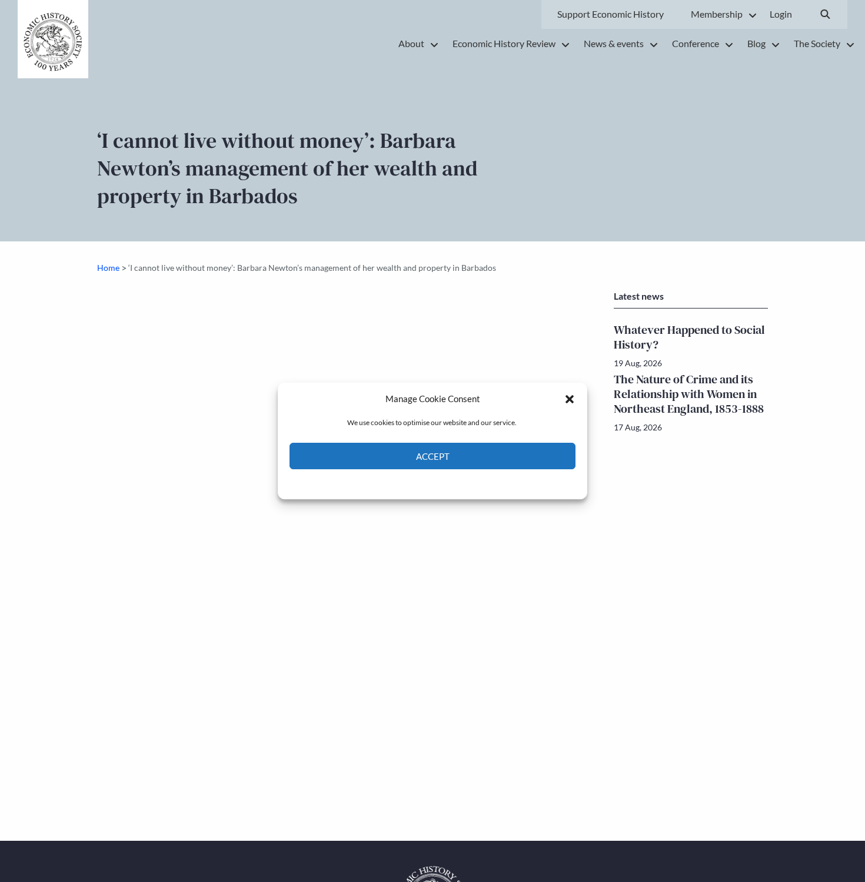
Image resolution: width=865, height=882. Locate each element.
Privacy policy (453, 483)
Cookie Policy (405, 483)
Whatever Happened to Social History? (689, 337)
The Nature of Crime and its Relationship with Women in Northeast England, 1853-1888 (689, 394)
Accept (433, 456)
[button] (569, 398)
